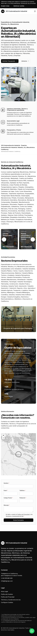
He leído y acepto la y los (19, 515)
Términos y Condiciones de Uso (14, 516)
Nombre (6, 483)
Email (6, 490)
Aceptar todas (5, 6)
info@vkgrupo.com (7, 581)
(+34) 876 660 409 (6, 578)
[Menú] (35, 11)
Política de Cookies (7, 594)
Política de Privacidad (23, 514)
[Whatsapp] (31, 630)
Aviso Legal (4, 591)
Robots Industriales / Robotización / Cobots (26, 236)
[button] (33, 239)
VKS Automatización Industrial (16, 11)
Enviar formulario (18, 520)
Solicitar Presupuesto (8, 61)
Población (23, 498)
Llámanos (24, 61)
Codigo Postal (8, 498)
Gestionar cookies (19, 6)
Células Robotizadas (7, 234)
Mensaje (7, 505)
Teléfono (22, 490)
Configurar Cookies (7, 602)
